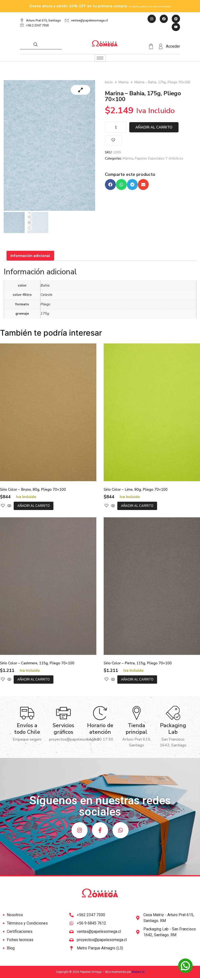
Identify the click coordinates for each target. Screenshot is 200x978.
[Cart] (153, 46)
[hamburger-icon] (100, 58)
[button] (110, 184)
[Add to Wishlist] (113, 140)
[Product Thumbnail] (80, 90)
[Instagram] (79, 830)
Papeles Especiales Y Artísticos (159, 158)
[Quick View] (9, 505)
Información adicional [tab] (30, 255)
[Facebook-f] (100, 830)
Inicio (109, 82)
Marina (124, 82)
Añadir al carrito (153, 127)
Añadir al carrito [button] (33, 506)
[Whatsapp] (120, 830)
